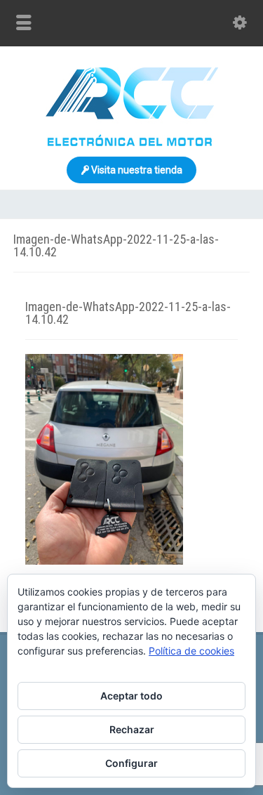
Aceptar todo (131, 696)
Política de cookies (191, 651)
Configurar (131, 763)
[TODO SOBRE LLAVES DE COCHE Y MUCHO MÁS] (132, 142)
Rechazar (131, 729)
